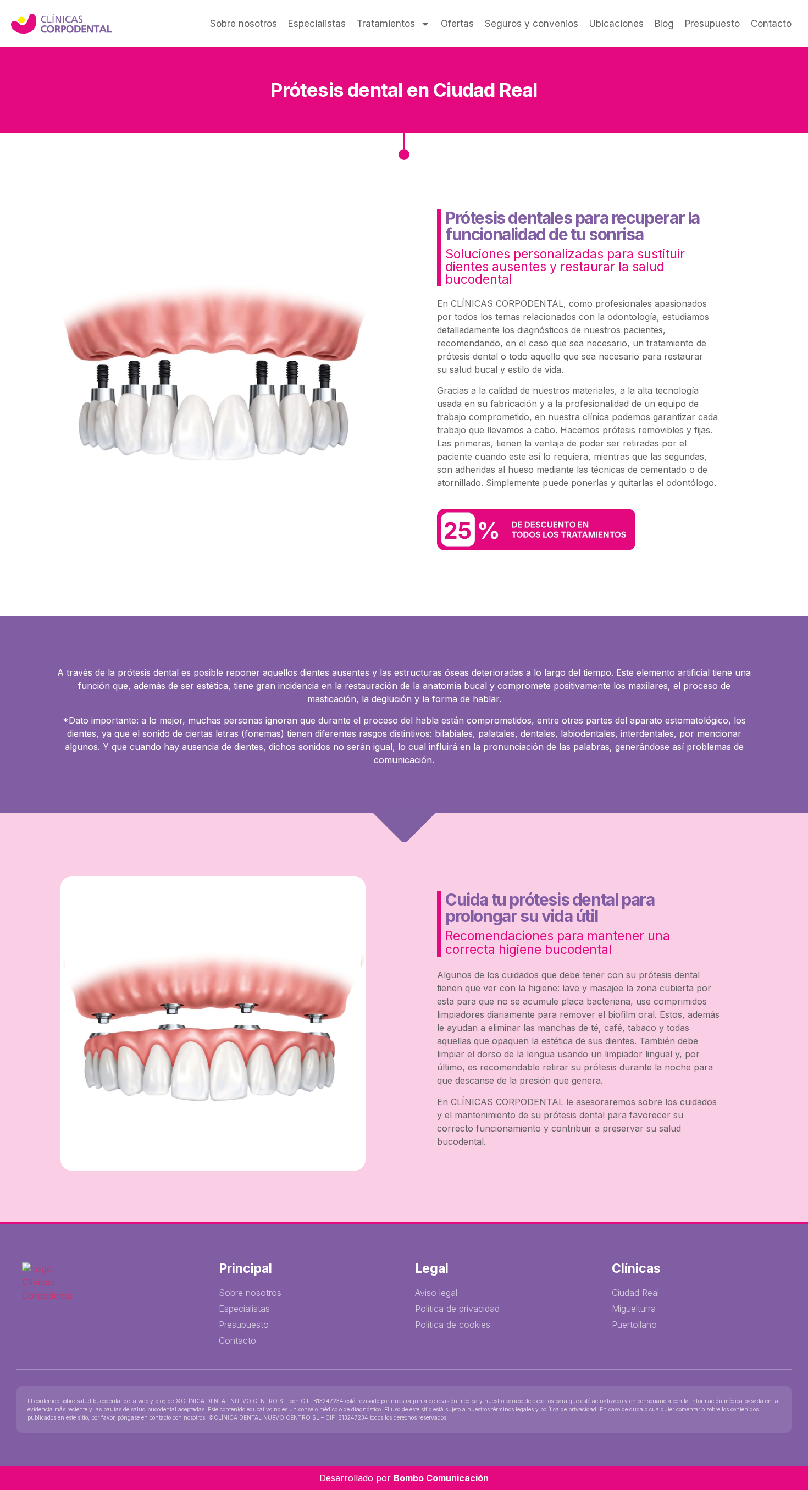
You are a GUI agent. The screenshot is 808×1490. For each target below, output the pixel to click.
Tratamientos (386, 23)
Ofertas (457, 23)
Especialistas (317, 23)
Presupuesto (712, 23)
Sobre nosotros (243, 23)
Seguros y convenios (531, 23)
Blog (664, 23)
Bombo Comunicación (441, 1477)
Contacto (771, 23)
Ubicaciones (616, 23)
